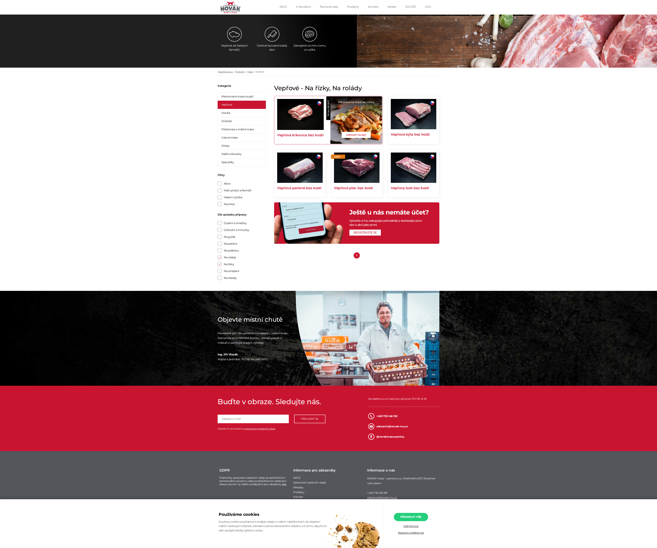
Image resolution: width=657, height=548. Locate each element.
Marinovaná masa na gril (237, 96)
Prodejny (353, 6)
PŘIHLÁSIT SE (309, 418)
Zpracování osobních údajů (309, 482)
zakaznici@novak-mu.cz (392, 426)
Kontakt (373, 6)
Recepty (298, 487)
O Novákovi (303, 6)
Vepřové (259, 71)
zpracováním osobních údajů (259, 428)
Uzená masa (229, 137)
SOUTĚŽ (411, 6)
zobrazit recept (356, 134)
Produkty (240, 71)
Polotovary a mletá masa (237, 129)
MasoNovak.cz (225, 71)
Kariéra (392, 6)
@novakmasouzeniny (390, 436)
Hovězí (225, 113)
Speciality (227, 162)
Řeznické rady (329, 6)
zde (284, 484)
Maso (250, 71)
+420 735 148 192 (386, 416)
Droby (225, 145)
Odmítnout (410, 526)
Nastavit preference (411, 532)
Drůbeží (226, 121)
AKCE (284, 6)
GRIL (428, 6)
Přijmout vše (411, 517)
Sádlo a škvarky (231, 154)
